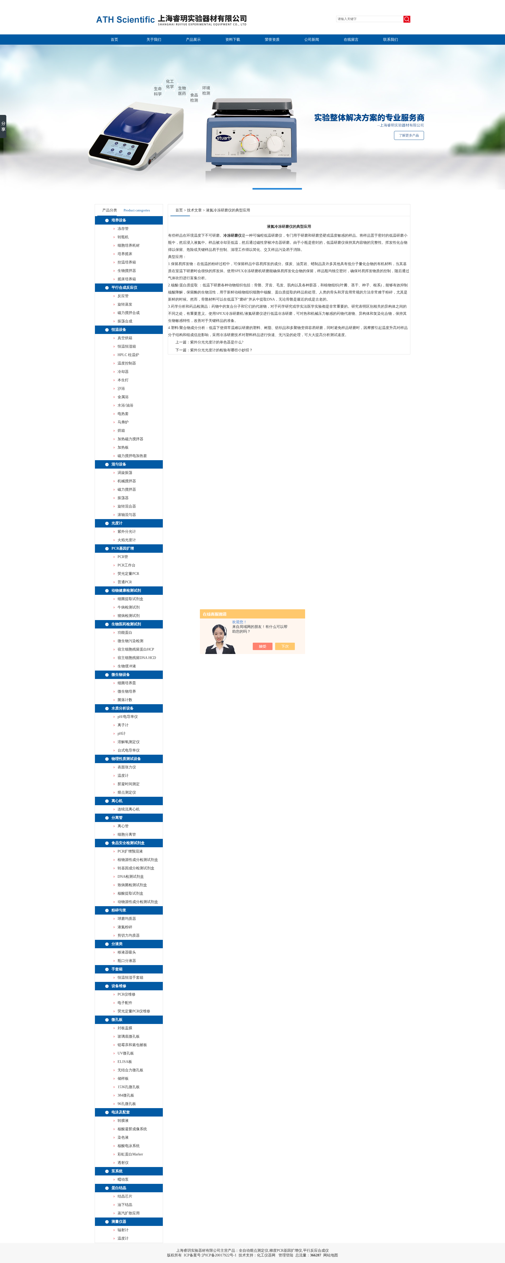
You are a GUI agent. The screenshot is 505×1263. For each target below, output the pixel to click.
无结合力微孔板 (130, 1070)
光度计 (117, 523)
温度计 (123, 776)
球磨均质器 (127, 919)
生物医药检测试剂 (126, 624)
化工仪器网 (266, 1255)
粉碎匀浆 (119, 910)
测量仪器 (119, 1222)
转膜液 (123, 1121)
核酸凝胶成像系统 (132, 1129)
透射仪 (123, 1163)
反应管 (123, 296)
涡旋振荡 (125, 473)
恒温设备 (119, 330)
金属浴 (123, 397)
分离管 (117, 818)
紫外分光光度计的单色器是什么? (216, 342)
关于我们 (154, 40)
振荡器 (123, 498)
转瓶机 (123, 237)
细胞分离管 (127, 834)
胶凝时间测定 (129, 784)
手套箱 (117, 969)
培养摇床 (125, 254)
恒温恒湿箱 (127, 346)
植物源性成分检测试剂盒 (138, 860)
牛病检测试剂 (129, 607)
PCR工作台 (126, 565)
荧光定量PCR (128, 574)
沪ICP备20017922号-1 (219, 1255)
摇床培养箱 (127, 279)
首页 (114, 40)
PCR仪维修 (126, 994)
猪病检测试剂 (129, 616)
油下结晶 (125, 1205)
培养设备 (119, 220)
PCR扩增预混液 (130, 851)
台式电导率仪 (129, 750)
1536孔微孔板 (129, 1087)
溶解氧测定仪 (129, 742)
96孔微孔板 (127, 1104)
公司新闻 (311, 40)
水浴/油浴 (125, 405)
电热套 (123, 414)
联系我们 (390, 40)
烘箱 (121, 431)
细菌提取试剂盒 (130, 599)
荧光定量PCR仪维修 (134, 1011)
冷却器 (123, 372)
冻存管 (123, 229)
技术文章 (194, 210)
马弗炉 (123, 422)
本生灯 (123, 380)
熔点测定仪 (127, 792)
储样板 (123, 1079)
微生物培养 (127, 691)
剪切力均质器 (129, 935)
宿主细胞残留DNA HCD (137, 658)
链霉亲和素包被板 (132, 1045)
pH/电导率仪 (128, 717)
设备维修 (119, 986)
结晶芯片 (125, 1196)
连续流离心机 (129, 809)
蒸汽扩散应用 (129, 1213)
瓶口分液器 (127, 961)
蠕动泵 (123, 1179)
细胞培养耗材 (129, 245)
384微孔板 (126, 1095)
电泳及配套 (121, 1112)
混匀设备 (119, 464)
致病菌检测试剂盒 (132, 885)
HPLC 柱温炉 (128, 355)
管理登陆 (286, 1255)
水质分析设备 (123, 708)
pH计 (122, 734)
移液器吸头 (127, 952)
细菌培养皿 (127, 683)
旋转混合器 (127, 506)
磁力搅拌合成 (129, 313)
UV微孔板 (126, 1053)
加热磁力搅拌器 (130, 439)
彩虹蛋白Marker (130, 1154)
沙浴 (121, 388)
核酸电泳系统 (129, 1146)
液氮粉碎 (125, 927)
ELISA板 (125, 1062)
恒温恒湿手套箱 (130, 978)
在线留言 (351, 40)
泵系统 (117, 1171)
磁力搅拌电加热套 (132, 456)
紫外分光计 (127, 532)
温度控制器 (127, 363)
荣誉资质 (272, 40)
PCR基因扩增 (123, 548)
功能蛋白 (125, 633)
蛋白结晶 (119, 1188)
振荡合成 (125, 321)
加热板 (123, 447)
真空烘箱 (125, 338)
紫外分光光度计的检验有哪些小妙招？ (221, 350)
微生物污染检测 (130, 641)
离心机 (117, 801)
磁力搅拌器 (127, 489)
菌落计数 (125, 700)
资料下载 (232, 40)
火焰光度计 (127, 540)
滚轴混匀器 (127, 515)
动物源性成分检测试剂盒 (138, 902)
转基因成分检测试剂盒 (136, 868)
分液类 (117, 944)
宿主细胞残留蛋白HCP (136, 649)
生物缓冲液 (127, 666)
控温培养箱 (127, 262)
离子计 (123, 725)
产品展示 (193, 40)
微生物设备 (121, 675)
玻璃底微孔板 (129, 1036)
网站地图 (330, 1255)
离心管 (123, 826)
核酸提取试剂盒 (130, 893)
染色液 (123, 1137)
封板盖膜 (125, 1028)
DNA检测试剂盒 (131, 877)
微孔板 (117, 1020)
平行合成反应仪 (124, 288)
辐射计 (123, 1230)
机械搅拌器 (127, 481)
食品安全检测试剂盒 (128, 843)
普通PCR (125, 582)
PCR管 (123, 557)
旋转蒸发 (125, 304)
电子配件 (125, 1003)
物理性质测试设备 (126, 759)
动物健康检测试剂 (126, 590)
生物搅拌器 (127, 271)
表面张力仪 (127, 767)
